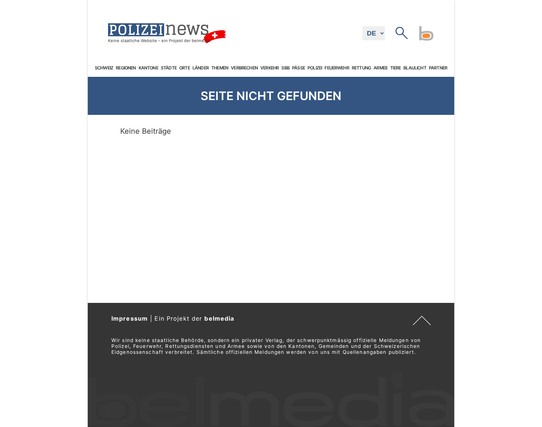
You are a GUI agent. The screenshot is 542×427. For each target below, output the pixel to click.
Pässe (298, 68)
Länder (200, 68)
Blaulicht (414, 68)
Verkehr (269, 68)
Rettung (361, 68)
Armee (381, 68)
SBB (285, 68)
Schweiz (104, 68)
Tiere (395, 68)
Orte (184, 68)
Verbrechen (244, 68)
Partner (438, 68)
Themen (219, 68)
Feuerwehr (336, 68)
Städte (169, 68)
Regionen (126, 68)
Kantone (148, 68)
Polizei (315, 68)
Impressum (129, 318)
